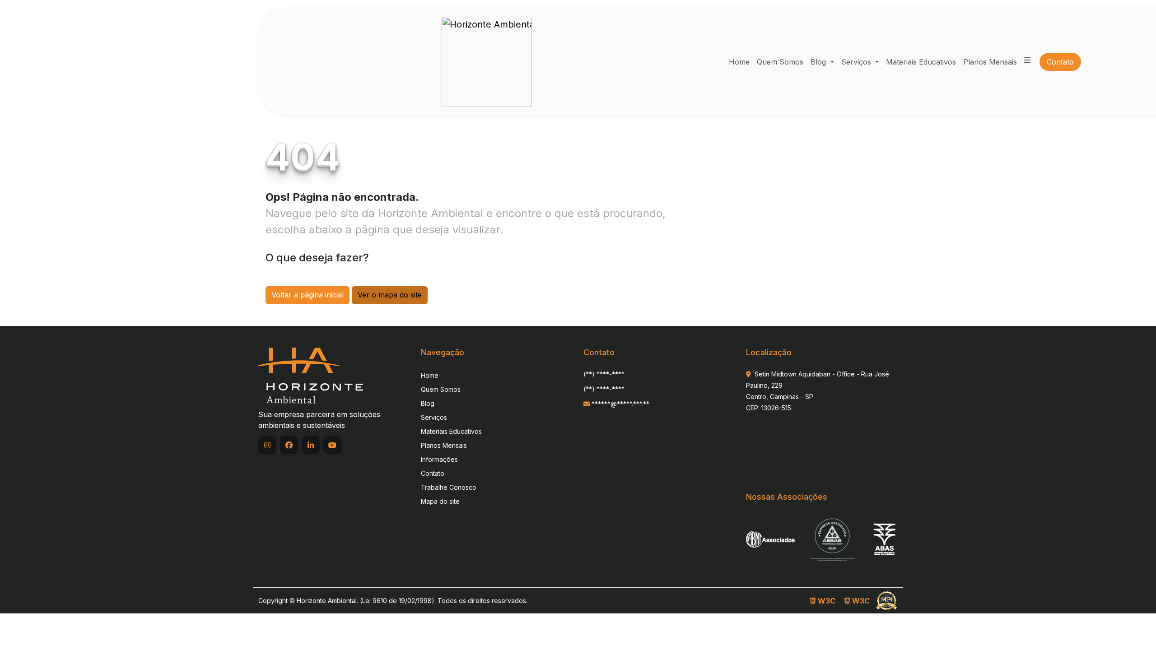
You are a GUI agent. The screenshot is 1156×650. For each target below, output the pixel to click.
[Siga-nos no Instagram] (267, 445)
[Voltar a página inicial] (310, 375)
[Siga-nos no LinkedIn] (311, 445)
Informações (439, 459)
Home (429, 375)
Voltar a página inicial (307, 294)
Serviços (857, 61)
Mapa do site (440, 501)
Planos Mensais (444, 445)
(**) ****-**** (604, 374)
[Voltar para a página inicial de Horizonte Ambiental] (487, 61)
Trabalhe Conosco (448, 487)
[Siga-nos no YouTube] (332, 445)
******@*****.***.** (619, 404)
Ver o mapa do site (390, 294)
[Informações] (1027, 60)
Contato (432, 473)
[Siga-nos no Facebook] (289, 445)
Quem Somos (441, 389)
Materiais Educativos (451, 431)
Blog (819, 61)
